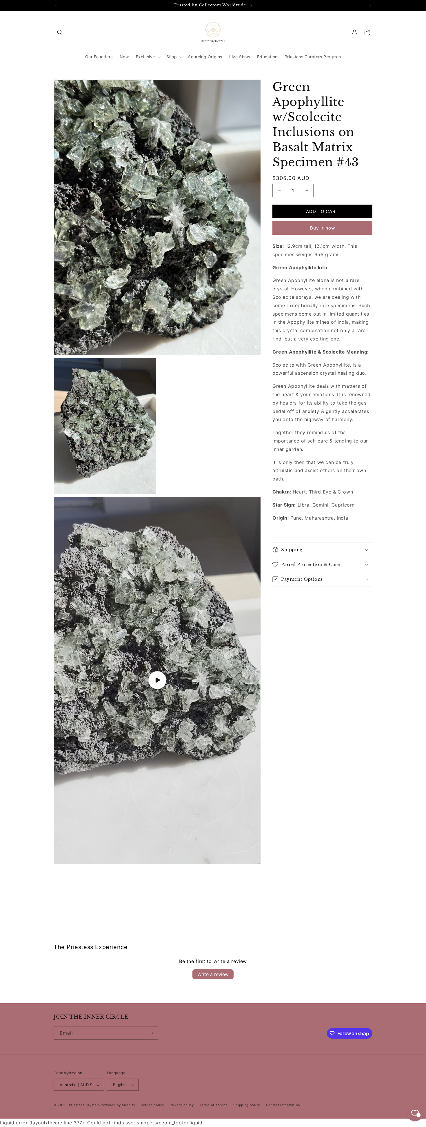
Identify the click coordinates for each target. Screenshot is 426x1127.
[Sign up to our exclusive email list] (151, 1033)
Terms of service (214, 1105)
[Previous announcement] (55, 5)
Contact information (283, 1105)
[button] (60, 32)
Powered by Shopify (118, 1105)
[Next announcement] (370, 5)
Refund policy (152, 1105)
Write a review (213, 974)
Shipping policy (246, 1105)
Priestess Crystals (84, 1105)
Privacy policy (182, 1105)
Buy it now (322, 228)
